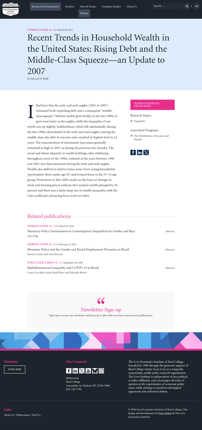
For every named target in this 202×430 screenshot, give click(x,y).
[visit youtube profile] (88, 371)
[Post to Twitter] (146, 153)
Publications (23, 415)
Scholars (69, 6)
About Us (132, 6)
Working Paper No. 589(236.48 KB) (147, 105)
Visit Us (36, 415)
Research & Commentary (45, 6)
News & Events (88, 6)
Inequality (139, 121)
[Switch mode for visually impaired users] (196, 6)
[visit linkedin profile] (75, 371)
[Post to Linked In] (139, 153)
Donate (84, 13)
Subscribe (14, 369)
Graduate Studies (111, 6)
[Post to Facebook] (133, 153)
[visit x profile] (81, 371)
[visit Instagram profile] (101, 371)
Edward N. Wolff (39, 78)
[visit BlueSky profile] (94, 371)
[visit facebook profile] (68, 371)
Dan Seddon (165, 413)
